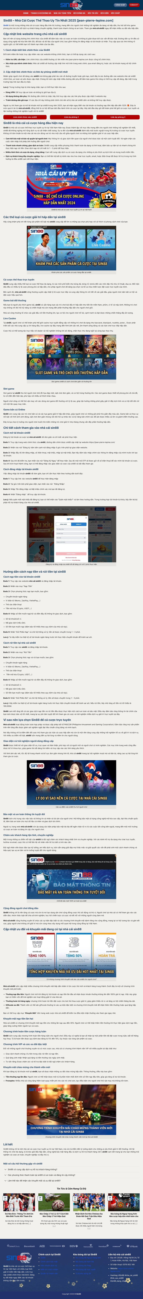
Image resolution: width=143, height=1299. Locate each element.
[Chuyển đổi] (5, 1169)
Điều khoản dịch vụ (49, 1265)
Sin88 (25, 13)
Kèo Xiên (105, 13)
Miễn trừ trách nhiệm (49, 1269)
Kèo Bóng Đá (79, 13)
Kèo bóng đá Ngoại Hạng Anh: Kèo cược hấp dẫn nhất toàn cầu (123, 1215)
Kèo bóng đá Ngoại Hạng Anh (88, 1258)
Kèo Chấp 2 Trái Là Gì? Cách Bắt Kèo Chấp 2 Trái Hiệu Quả (54, 1215)
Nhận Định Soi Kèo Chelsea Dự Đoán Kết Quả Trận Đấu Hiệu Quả (89, 1216)
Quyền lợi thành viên (49, 1273)
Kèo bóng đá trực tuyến (86, 1269)
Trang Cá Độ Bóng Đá (41, 13)
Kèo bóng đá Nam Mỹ (85, 1261)
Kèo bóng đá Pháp (83, 1265)
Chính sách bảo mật (49, 1261)
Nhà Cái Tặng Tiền (62, 13)
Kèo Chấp (115, 13)
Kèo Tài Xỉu (93, 13)
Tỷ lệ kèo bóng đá (83, 1273)
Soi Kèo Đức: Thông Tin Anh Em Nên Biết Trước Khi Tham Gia (19, 1215)
